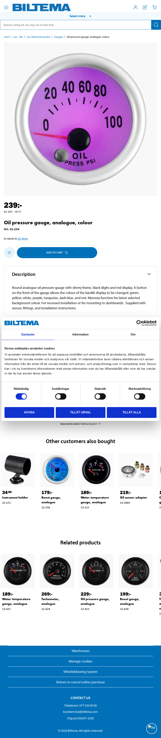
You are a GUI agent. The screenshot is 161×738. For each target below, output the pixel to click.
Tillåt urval (80, 412)
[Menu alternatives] (6, 7)
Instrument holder (15, 497)
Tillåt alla (132, 412)
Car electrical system (38, 37)
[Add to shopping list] (9, 252)
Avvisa (29, 412)
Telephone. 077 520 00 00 (80, 705)
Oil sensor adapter (133, 497)
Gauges (58, 37)
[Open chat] (151, 728)
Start (7, 37)
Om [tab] (133, 334)
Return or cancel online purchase (80, 682)
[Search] (156, 25)
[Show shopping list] (145, 7)
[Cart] (154, 7)
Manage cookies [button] (80, 661)
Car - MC (18, 37)
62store (23, 238)
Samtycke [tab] (28, 334)
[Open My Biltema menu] (135, 7)
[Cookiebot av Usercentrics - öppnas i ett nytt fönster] (139, 323)
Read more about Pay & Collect (78, 423)
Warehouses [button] (81, 650)
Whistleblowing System (80, 671)
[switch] (60, 396)
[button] (80, 16)
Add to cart (54, 252)
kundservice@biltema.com (80, 712)
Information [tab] (80, 334)
